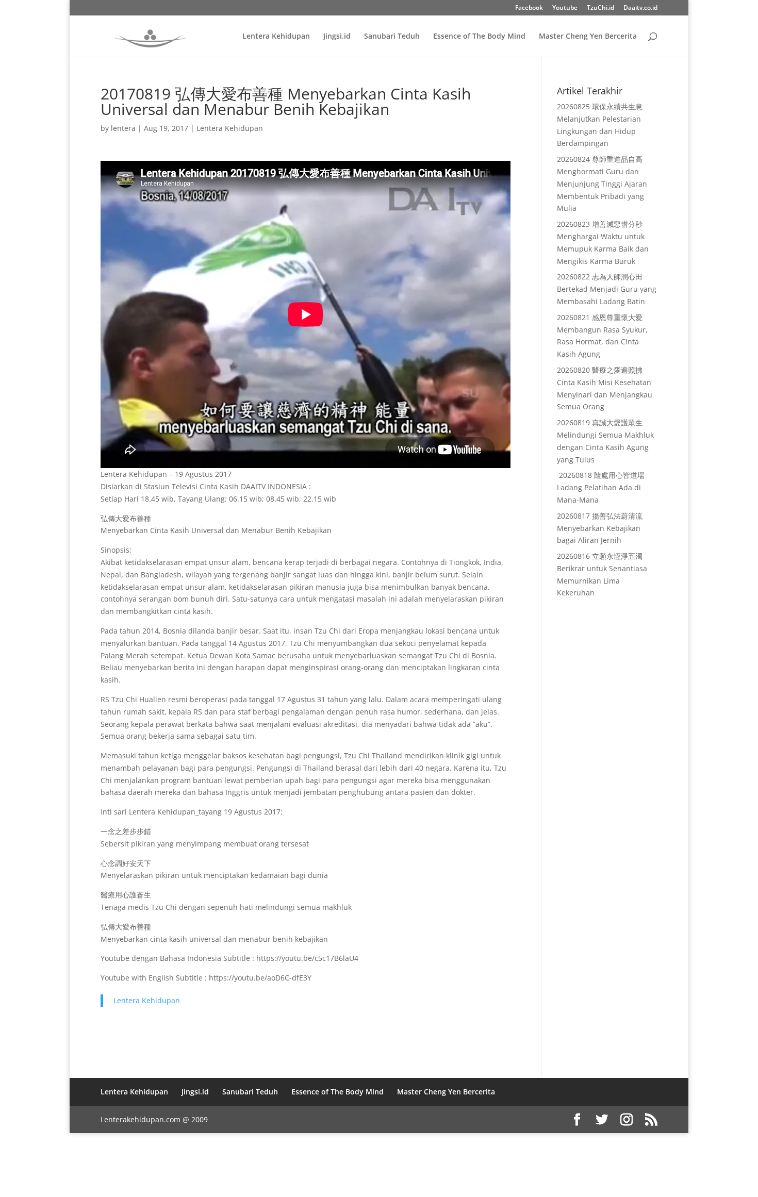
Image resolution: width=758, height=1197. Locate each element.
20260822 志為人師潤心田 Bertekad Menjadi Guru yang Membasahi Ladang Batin (606, 289)
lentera (123, 128)
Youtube (565, 8)
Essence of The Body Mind (479, 36)
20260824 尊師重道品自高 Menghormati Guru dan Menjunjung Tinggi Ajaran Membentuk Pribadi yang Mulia (602, 183)
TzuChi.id (600, 8)
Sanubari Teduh (392, 36)
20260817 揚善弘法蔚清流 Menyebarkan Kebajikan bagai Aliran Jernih (599, 528)
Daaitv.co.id (640, 8)
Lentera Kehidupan (276, 36)
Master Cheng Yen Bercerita (588, 36)
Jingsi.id (337, 36)
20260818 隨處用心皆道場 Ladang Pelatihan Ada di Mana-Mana (601, 487)
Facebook (529, 8)
